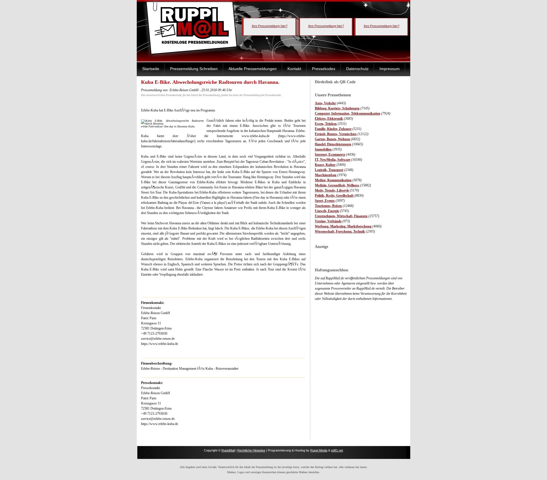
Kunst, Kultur (325, 165)
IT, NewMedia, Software (332, 160)
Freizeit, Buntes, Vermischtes (336, 134)
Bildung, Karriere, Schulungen (337, 108)
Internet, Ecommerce (330, 154)
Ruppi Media (318, 450)
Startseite (150, 68)
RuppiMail (228, 450)
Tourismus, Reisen (328, 206)
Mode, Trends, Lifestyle (332, 190)
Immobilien (323, 149)
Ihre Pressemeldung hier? (269, 26)
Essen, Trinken (326, 124)
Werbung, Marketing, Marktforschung (343, 226)
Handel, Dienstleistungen (333, 144)
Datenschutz (357, 68)
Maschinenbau (325, 175)
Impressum (389, 68)
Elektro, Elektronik (329, 119)
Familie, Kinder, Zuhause (333, 129)
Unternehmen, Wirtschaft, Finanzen (341, 216)
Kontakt (294, 68)
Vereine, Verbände (328, 221)
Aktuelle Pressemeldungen (252, 68)
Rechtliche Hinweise (251, 450)
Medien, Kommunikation (333, 180)
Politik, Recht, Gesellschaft (334, 196)
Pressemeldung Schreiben (194, 68)
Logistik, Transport (329, 170)
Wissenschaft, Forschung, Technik (340, 231)
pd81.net (337, 450)
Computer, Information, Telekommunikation (347, 113)
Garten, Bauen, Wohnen (332, 139)
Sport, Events (325, 201)
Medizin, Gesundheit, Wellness (337, 185)
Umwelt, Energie (327, 211)
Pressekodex (323, 68)
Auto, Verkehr (325, 103)
